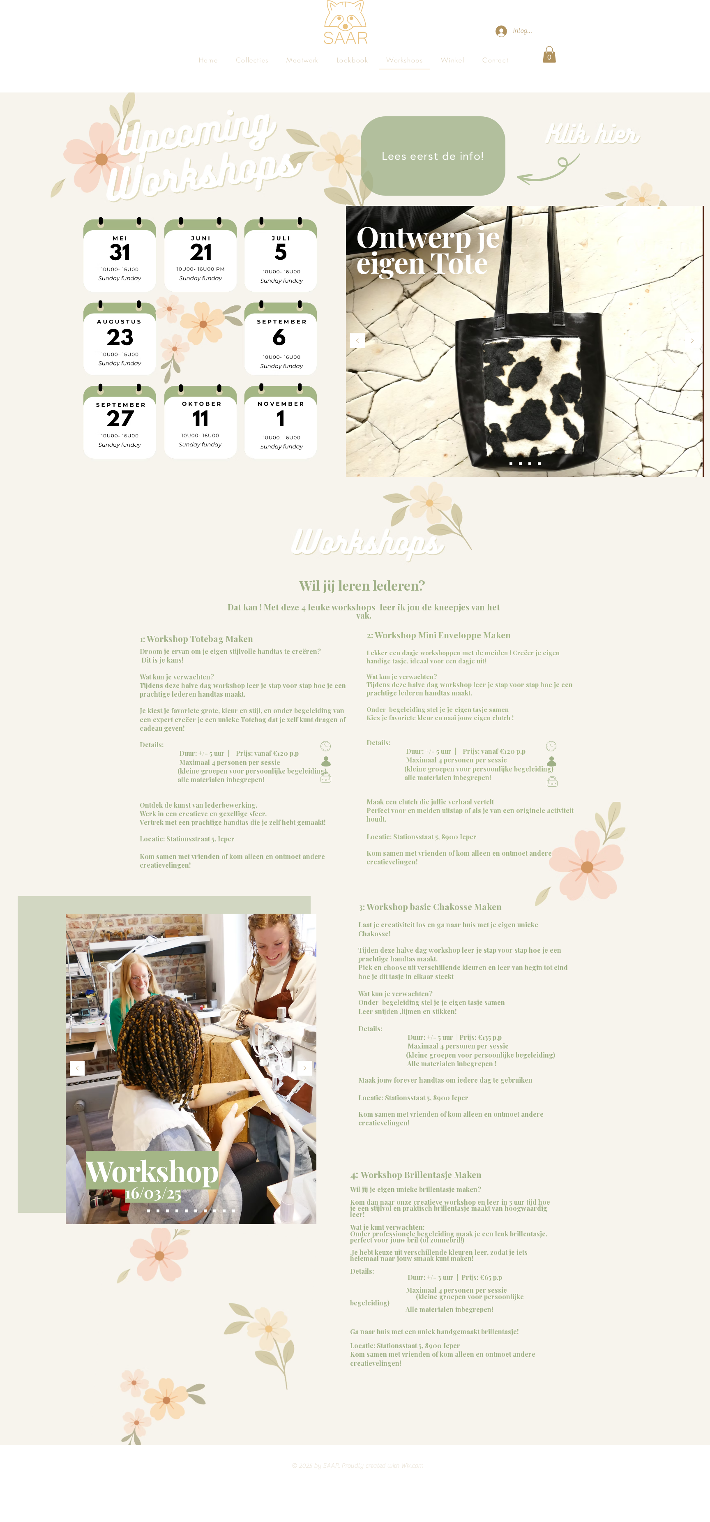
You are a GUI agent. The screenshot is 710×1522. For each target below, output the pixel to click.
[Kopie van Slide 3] (539, 463)
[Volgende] (692, 341)
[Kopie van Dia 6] (167, 1211)
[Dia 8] (205, 1211)
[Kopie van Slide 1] (233, 1211)
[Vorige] (357, 341)
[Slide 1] (510, 463)
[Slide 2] (520, 463)
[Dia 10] (224, 1211)
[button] (549, 54)
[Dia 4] (214, 1211)
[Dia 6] (195, 1211)
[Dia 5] (176, 1211)
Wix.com (412, 1465)
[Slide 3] (529, 463)
